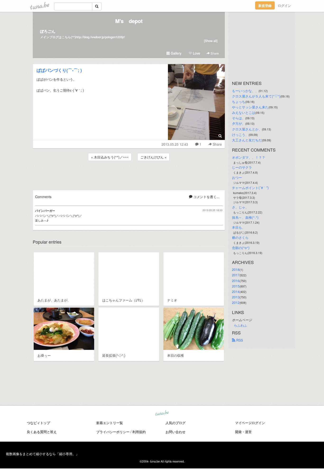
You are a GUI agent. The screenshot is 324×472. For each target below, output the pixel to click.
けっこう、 (240, 134)
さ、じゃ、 (240, 207)
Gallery (175, 53)
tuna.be (161, 413)
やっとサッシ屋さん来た (250, 107)
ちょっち (238, 101)
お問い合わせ (175, 431)
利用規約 (139, 431)
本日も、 (238, 227)
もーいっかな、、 (245, 90)
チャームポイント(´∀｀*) (250, 187)
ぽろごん (47, 31)
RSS (239, 340)
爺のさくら (240, 237)
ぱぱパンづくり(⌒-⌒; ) (59, 70)
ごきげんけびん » (153, 157)
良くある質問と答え (42, 431)
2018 (236, 269)
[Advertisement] (129, 174)
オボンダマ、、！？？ (248, 157)
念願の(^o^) (241, 247)
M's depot (129, 21)
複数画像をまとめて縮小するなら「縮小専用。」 (42, 453)
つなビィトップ (38, 422)
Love (196, 53)
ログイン (284, 5)
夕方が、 (238, 123)
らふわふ (240, 325)
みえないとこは (243, 112)
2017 (236, 275)
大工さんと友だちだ (247, 140)
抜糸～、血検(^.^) (245, 217)
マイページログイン (250, 422)
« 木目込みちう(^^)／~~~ (110, 157)
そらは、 (238, 118)
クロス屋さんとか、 (247, 129)
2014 (236, 291)
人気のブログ (175, 422)
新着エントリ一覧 (109, 422)
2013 (236, 297)
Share (214, 53)
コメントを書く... (205, 196)
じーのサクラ (242, 167)
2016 (236, 280)
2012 (236, 302)
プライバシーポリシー (113, 431)
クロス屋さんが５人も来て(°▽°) (256, 96)
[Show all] (211, 40)
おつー (237, 177)
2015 (236, 286)
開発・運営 (243, 431)
